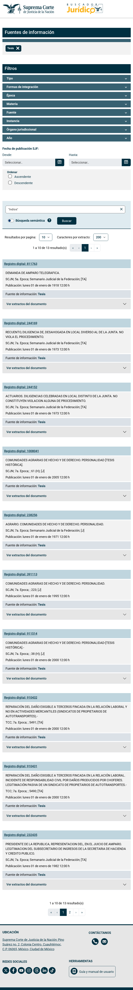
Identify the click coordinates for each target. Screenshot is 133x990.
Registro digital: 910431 (20, 766)
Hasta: (73, 155)
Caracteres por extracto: (73, 237)
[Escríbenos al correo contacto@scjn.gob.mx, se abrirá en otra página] (104, 942)
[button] (66, 78)
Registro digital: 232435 (20, 835)
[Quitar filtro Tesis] (18, 48)
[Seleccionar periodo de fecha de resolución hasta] (126, 162)
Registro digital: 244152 (20, 387)
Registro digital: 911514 (20, 633)
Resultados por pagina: (20, 237)
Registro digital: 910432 (20, 697)
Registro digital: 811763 (20, 264)
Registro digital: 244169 (20, 323)
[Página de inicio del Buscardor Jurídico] (84, 8)
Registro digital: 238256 (20, 515)
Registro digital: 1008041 (21, 451)
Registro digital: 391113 (20, 574)
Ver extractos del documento (26, 305)
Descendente (23, 183)
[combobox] (62, 209)
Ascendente (22, 177)
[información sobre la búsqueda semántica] (49, 220)
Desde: (7, 155)
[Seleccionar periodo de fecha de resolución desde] (59, 162)
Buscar (67, 221)
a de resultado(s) (50, 248)
